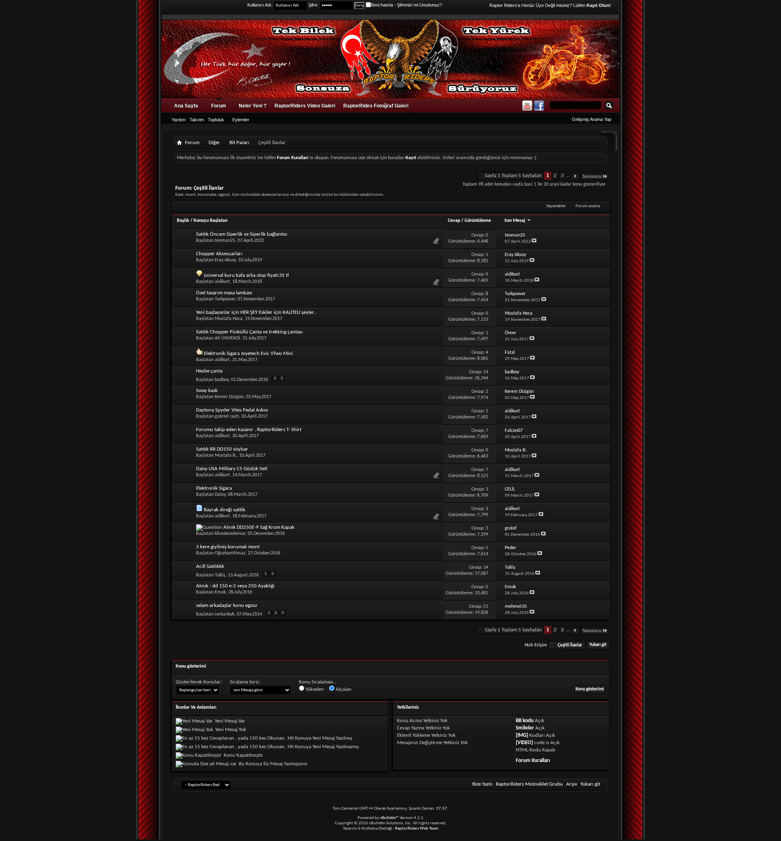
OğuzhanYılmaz (230, 553)
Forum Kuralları (533, 760)
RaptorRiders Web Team (416, 828)
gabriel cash (227, 416)
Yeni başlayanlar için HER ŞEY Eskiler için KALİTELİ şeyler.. (256, 312)
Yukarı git (597, 645)
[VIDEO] (524, 742)
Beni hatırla (382, 4)
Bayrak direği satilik (224, 509)
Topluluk (216, 119)
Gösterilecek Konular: (199, 682)
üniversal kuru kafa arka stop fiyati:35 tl (246, 275)
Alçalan (342, 689)
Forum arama (588, 206)
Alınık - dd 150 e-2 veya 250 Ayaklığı (235, 586)
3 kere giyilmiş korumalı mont (228, 547)
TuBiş (220, 575)
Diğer (214, 142)
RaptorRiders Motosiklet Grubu (529, 784)
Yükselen (314, 689)
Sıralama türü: (245, 682)
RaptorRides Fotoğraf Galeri (375, 106)
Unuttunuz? (430, 4)
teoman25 (225, 240)
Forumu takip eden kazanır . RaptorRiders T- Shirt (248, 429)
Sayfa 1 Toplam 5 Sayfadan (513, 175)
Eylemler (240, 119)
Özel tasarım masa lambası (224, 293)
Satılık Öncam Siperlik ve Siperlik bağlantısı (241, 234)
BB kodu (525, 720)
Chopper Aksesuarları (219, 253)
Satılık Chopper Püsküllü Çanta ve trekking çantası (249, 332)
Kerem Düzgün (229, 396)
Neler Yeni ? (252, 106)
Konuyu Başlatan (210, 220)
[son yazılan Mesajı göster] (534, 241)
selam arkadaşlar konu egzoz (226, 605)
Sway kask (207, 390)
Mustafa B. (226, 455)
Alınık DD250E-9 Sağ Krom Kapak (259, 527)
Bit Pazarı (239, 142)
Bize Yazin (482, 784)
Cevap (454, 220)
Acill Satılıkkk (210, 566)
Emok (220, 592)
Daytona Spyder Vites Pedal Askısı (232, 410)
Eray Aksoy (225, 260)
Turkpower (225, 299)
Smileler (525, 728)
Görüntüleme (478, 220)
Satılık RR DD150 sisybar (222, 449)
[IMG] (522, 735)
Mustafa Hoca (228, 318)
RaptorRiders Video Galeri (305, 106)
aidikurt (222, 281)
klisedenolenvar (230, 533)
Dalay (220, 494)
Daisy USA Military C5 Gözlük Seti (231, 468)
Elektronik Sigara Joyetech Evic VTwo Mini (248, 353)
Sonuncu (592, 176)
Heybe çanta (209, 371)
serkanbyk (224, 614)
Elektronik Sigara (214, 488)
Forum (218, 106)
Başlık (183, 220)
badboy (222, 379)
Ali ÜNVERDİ (227, 338)
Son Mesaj (515, 220)
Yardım (178, 119)
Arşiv (571, 784)
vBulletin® (389, 818)
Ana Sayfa (186, 106)
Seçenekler (556, 206)
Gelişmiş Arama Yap (591, 119)
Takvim (197, 119)
